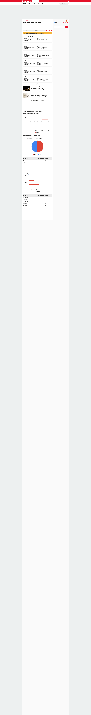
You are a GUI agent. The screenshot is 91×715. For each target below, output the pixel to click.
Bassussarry (44, 55)
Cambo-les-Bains (44, 47)
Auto (56, 1)
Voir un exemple (65, 22)
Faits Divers (33, 3)
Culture (46, 1)
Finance (51, 1)
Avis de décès (27, 20)
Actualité (56, 22)
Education (38, 3)
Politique (24, 3)
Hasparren (29, 63)
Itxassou (29, 39)
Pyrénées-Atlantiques (41, 48)
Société (28, 3)
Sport (41, 1)
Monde (43, 3)
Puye (43, 39)
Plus (60, 1)
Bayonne (29, 55)
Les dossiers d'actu (58, 25)
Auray (43, 71)
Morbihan (45, 71)
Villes (46, 3)
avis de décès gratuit (34, 33)
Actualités (36, 1)
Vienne (45, 39)
